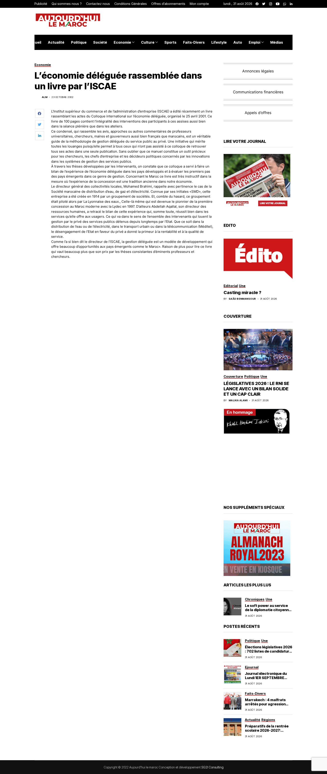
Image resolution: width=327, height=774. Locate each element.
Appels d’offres (258, 113)
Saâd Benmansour (242, 298)
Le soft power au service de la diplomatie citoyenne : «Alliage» (268, 609)
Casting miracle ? (242, 292)
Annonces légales (258, 71)
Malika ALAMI (238, 400)
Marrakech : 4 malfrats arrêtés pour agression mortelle (265, 704)
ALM (44, 97)
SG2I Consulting (212, 767)
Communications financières (258, 92)
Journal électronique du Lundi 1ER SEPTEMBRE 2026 (266, 677)
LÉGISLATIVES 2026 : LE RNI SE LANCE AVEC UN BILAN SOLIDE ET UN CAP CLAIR (256, 389)
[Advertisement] (132, 275)
